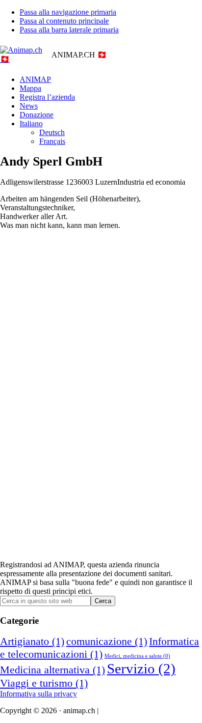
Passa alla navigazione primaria (68, 12)
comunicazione (106, 641)
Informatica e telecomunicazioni (99, 647)
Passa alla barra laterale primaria (69, 30)
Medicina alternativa (52, 670)
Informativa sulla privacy (38, 694)
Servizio (141, 668)
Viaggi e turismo (44, 683)
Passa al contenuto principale (64, 21)
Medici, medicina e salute (137, 656)
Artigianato (32, 641)
